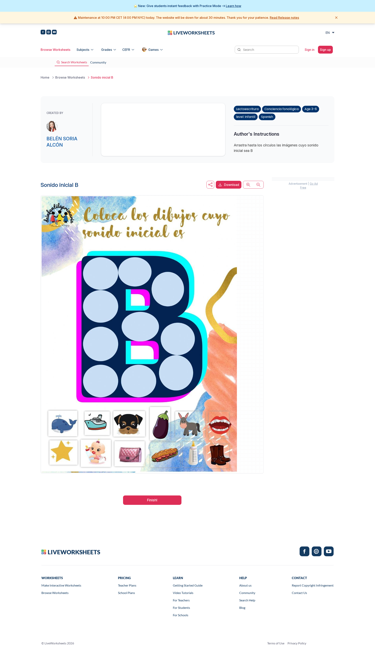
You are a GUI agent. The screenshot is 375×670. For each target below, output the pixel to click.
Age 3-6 (310, 109)
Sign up (325, 50)
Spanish (267, 117)
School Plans (126, 593)
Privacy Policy (297, 643)
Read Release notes (284, 18)
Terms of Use (275, 643)
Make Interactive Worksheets (61, 585)
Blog (242, 607)
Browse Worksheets (55, 50)
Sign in (309, 50)
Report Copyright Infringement (313, 585)
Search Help (247, 600)
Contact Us (299, 593)
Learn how (233, 6)
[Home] (191, 32)
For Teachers (181, 600)
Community (247, 593)
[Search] (239, 49)
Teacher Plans (127, 585)
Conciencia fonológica (281, 109)
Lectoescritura (247, 109)
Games (153, 50)
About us (245, 585)
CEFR (126, 50)
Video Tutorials (183, 593)
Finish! (152, 500)
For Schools (180, 615)
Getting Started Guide (188, 585)
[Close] (336, 17)
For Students (181, 607)
